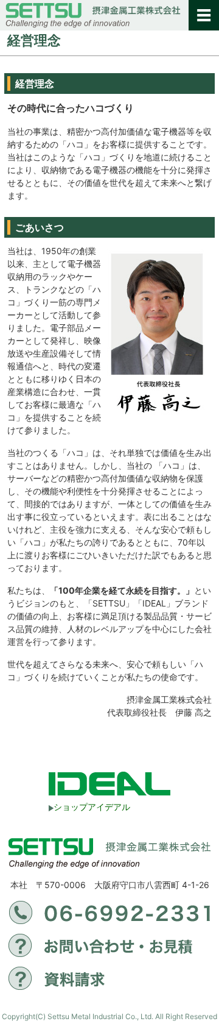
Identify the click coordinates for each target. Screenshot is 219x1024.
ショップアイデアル (92, 807)
